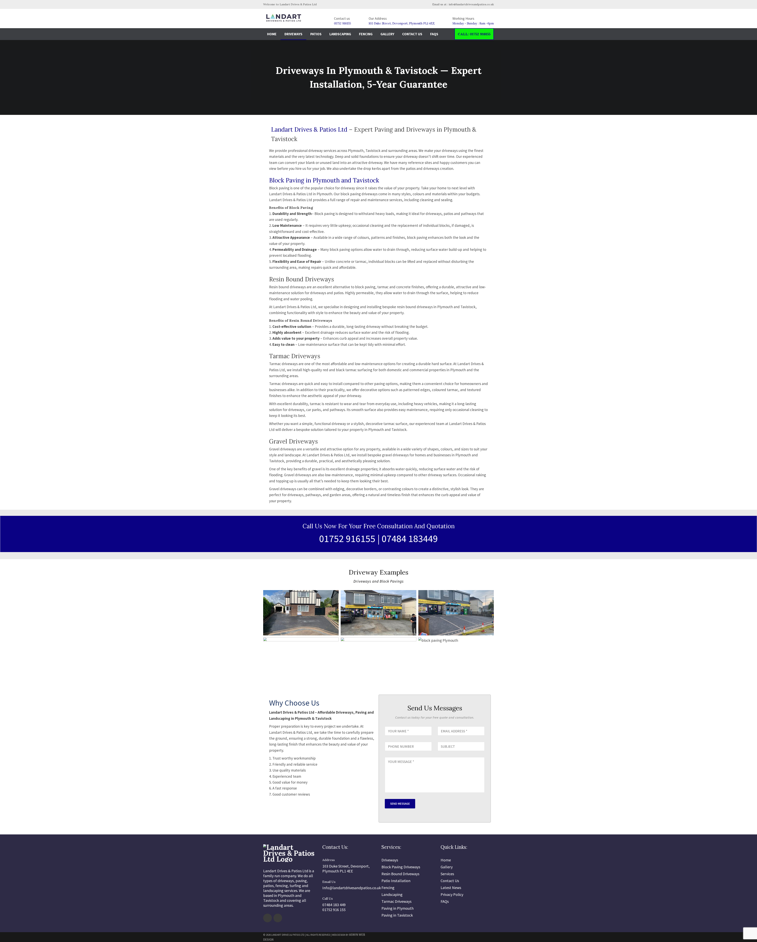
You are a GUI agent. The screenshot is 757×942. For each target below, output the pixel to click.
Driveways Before (365, 603)
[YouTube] (277, 918)
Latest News (451, 887)
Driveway (279, 603)
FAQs (434, 34)
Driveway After (440, 603)
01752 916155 (342, 23)
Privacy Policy (452, 894)
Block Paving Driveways (400, 866)
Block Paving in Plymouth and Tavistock (324, 180)
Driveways (293, 34)
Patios (316, 34)
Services (447, 873)
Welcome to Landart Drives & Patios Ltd (290, 4)
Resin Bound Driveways (400, 873)
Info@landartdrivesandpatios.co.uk (351, 887)
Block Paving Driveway (292, 650)
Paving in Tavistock (397, 915)
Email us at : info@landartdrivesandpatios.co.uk (463, 4)
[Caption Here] (272, 616)
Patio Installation (395, 880)
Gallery (387, 34)
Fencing (366, 34)
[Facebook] (267, 918)
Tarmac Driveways (396, 901)
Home (272, 34)
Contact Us (412, 34)
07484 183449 (410, 538)
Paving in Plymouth (397, 908)
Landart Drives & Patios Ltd (309, 129)
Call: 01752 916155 (474, 34)
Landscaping (340, 34)
